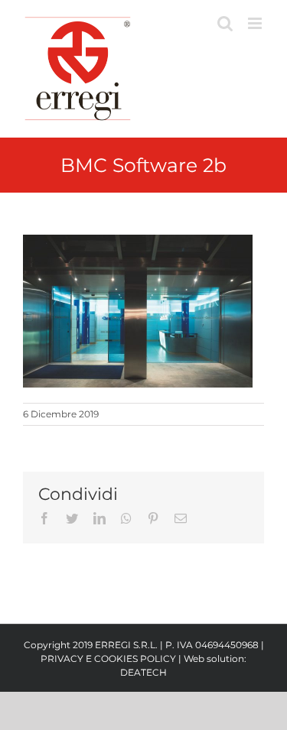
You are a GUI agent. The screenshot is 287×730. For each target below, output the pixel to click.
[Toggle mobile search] (225, 23)
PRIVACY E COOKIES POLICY (108, 658)
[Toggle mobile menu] (256, 23)
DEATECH (143, 672)
